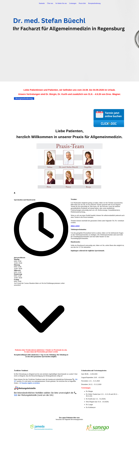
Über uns (50, 3)
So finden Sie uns (61, 3)
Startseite (42, 3)
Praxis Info (82, 3)
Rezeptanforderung (94, 3)
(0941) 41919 (75, 226)
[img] (69, 40)
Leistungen (72, 3)
